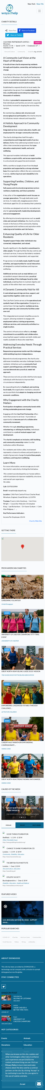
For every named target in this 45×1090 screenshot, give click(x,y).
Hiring (24, 942)
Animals (27, 1038)
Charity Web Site (35, 521)
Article (15, 1005)
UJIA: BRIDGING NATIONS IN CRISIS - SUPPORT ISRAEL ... (20, 921)
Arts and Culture (9, 52)
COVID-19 (6, 937)
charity (38, 42)
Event (7, 613)
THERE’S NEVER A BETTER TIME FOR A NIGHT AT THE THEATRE (22, 1010)
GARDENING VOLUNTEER (11, 600)
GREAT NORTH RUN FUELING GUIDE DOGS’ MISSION (20, 671)
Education (20, 854)
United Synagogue (7, 604)
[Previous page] (3, 808)
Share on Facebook (28, 31)
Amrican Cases (25, 937)
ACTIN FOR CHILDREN (8, 712)
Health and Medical (22, 883)
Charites (15, 937)
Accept (22, 1084)
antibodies (31, 942)
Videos (16, 942)
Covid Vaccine (7, 942)
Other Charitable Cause (10, 840)
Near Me (40, 4)
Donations (5, 1045)
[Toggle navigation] (39, 11)
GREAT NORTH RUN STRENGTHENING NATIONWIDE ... (21, 779)
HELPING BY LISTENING (22, 998)
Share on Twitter (16, 35)
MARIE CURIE (6, 749)
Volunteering (10, 579)
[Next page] (42, 808)
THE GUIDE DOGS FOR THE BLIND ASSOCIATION (17, 675)
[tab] (19, 817)
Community (21, 52)
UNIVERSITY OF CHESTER (10, 641)
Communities (37, 937)
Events (4, 1038)
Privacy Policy (11, 1065)
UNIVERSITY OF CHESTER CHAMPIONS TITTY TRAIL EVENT (21, 1021)
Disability (31, 52)
